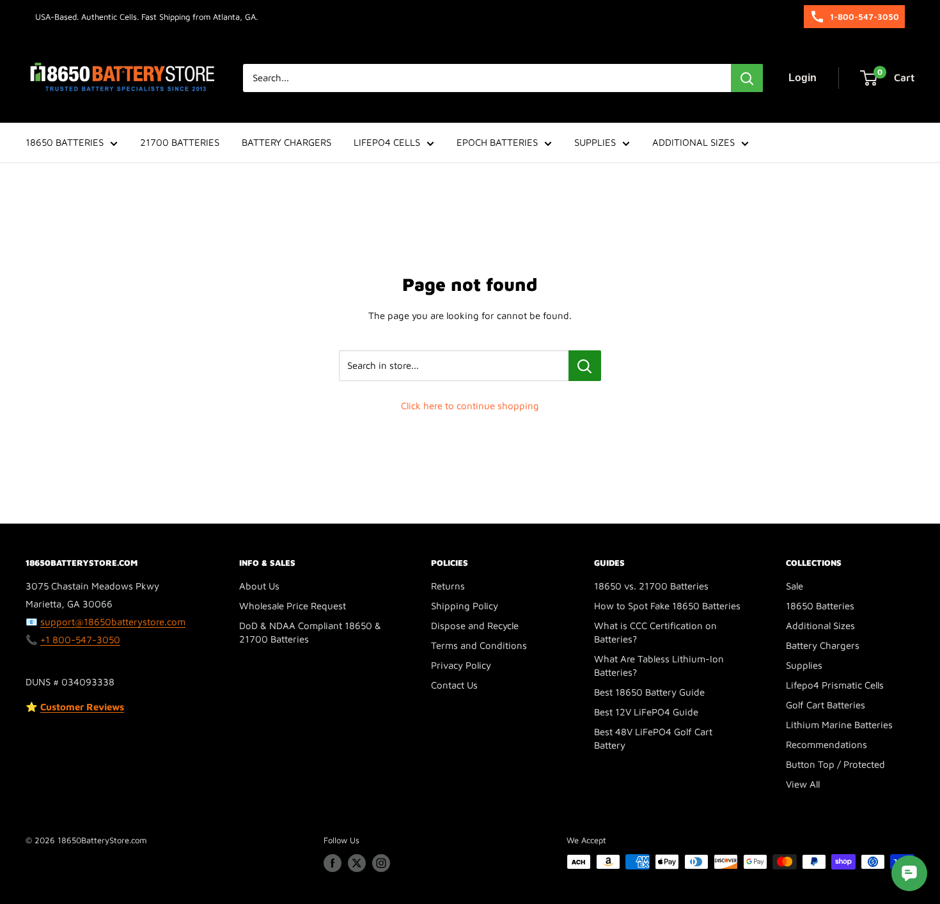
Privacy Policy (461, 665)
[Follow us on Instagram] (381, 863)
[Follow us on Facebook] (332, 863)
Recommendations (826, 744)
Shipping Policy (464, 605)
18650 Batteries (820, 605)
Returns (448, 586)
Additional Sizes (820, 625)
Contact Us (454, 685)
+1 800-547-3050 (80, 639)
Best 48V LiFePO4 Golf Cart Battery (653, 738)
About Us (259, 586)
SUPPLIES (595, 142)
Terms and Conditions (479, 645)
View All (803, 784)
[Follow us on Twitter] (357, 863)
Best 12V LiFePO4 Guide (646, 711)
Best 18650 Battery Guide (649, 692)
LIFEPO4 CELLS (387, 142)
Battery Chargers (822, 645)
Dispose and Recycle (475, 625)
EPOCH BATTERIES (497, 142)
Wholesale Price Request (292, 605)
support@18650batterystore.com (112, 621)
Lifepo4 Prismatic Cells (835, 685)
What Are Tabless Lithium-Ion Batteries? (659, 665)
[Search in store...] (584, 365)
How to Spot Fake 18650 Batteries (667, 605)
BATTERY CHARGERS (286, 142)
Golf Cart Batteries (825, 704)
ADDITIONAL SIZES (693, 142)
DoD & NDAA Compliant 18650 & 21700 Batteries (310, 632)
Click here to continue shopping (470, 405)
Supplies (804, 665)
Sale (794, 586)
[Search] (747, 78)
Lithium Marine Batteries (839, 724)
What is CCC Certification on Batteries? (655, 632)
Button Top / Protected (835, 764)
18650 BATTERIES (65, 142)
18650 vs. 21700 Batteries (651, 586)
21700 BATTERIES (179, 142)
